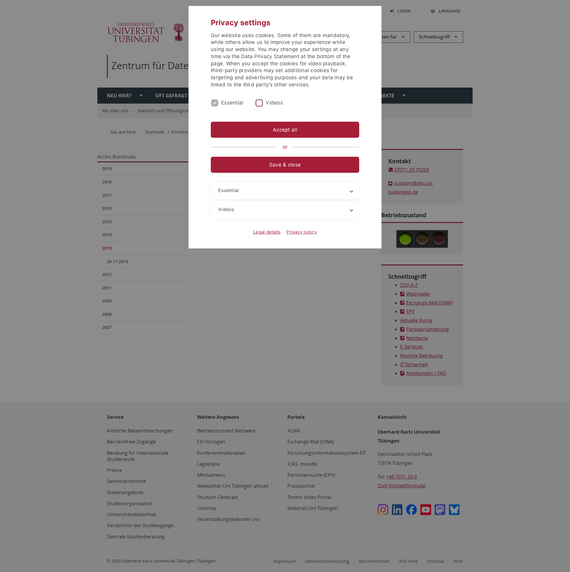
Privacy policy (301, 232)
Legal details (267, 232)
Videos (274, 103)
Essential (232, 103)
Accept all (285, 130)
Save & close (285, 165)
